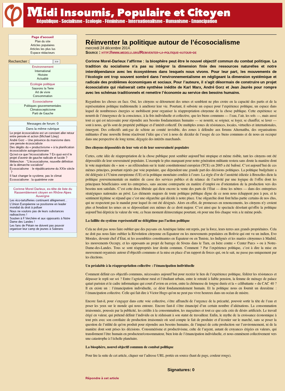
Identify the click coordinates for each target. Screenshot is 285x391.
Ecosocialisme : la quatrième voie (31, 179)
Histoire (43, 74)
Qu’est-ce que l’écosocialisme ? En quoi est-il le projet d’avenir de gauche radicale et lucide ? (41, 156)
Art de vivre (42, 92)
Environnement (42, 66)
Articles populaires (43, 45)
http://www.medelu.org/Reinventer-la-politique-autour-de (149, 52)
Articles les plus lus (42, 49)
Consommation (42, 96)
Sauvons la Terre (43, 88)
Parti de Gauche (42, 113)
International (43, 71)
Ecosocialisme (43, 101)
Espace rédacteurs (43, 52)
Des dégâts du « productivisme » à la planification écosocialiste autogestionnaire (42, 149)
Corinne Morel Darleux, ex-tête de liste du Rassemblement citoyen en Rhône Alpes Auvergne (42, 192)
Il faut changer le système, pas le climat (36, 175)
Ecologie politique (42, 84)
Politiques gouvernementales (42, 105)
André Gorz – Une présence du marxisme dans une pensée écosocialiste (40, 141)
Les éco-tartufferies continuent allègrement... (38, 200)
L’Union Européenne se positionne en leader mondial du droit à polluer (38, 205)
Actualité (42, 78)
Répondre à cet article (102, 378)
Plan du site (42, 41)
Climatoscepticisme (42, 109)
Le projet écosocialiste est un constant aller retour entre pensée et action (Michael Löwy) (42, 134)
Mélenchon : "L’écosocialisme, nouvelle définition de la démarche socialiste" (41, 163)
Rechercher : (18, 61)
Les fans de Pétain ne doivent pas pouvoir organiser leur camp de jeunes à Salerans (37, 227)
